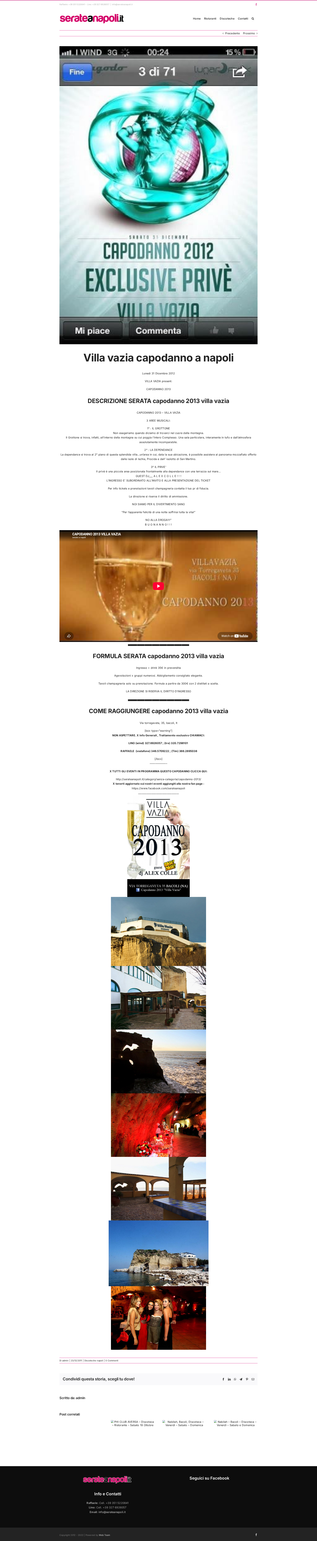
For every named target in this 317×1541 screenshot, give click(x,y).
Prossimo (249, 33)
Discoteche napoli (93, 1360)
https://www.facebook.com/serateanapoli (158, 788)
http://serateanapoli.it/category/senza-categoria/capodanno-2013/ (158, 779)
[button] (253, 18)
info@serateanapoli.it (122, 4)
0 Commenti (112, 1360)
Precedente (232, 33)
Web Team (104, 1535)
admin (65, 1360)
